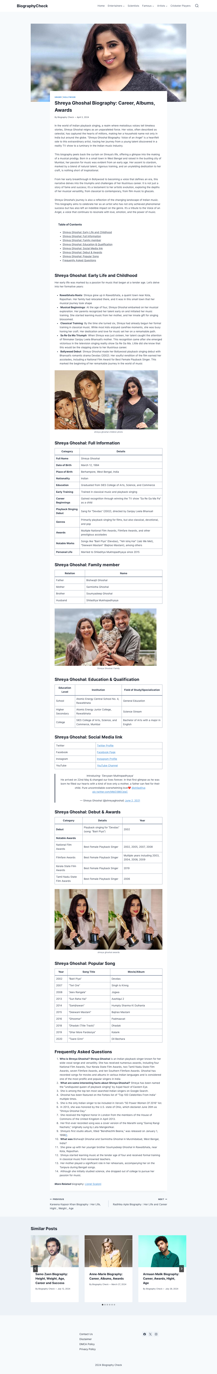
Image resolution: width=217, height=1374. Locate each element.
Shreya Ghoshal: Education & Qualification (87, 244)
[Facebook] (144, 1334)
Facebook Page (106, 752)
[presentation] (55, 1251)
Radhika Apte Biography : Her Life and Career (140, 1202)
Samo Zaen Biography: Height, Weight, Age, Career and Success (51, 1278)
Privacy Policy (87, 1349)
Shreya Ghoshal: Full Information (82, 236)
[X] (150, 1334)
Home (101, 5)
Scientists (133, 5)
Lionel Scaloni (93, 1184)
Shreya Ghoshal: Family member (82, 240)
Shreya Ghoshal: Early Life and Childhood (87, 232)
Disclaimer (85, 1339)
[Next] (181, 1268)
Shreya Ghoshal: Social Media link (83, 248)
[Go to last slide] (35, 1268)
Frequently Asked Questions (79, 260)
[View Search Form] (197, 6)
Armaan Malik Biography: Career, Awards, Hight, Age (161, 1278)
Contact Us (86, 1334)
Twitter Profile (105, 745)
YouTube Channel (107, 765)
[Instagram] (156, 1334)
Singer (58, 97)
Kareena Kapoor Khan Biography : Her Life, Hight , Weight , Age (75, 1204)
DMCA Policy (87, 1344)
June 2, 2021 (132, 800)
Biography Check (66, 117)
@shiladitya (138, 787)
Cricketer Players (180, 5)
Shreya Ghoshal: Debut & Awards (82, 252)
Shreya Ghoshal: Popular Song (81, 256)
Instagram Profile (107, 758)
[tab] (102, 1304)
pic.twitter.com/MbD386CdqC (110, 791)
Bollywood (69, 97)
